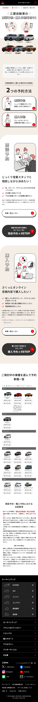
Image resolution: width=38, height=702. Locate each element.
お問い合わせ (22, 691)
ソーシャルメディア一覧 (24, 663)
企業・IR (4, 691)
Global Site (13, 691)
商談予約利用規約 (21, 511)
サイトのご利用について (25, 687)
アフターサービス (10, 650)
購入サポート (8, 639)
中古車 (5, 655)
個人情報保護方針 (17, 684)
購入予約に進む (7, 403)
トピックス (7, 633)
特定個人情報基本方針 (8, 687)
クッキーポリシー (30, 684)
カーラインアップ (10, 622)
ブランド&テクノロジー (12, 628)
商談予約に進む (7, 400)
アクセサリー (8, 644)
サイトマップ (6, 684)
